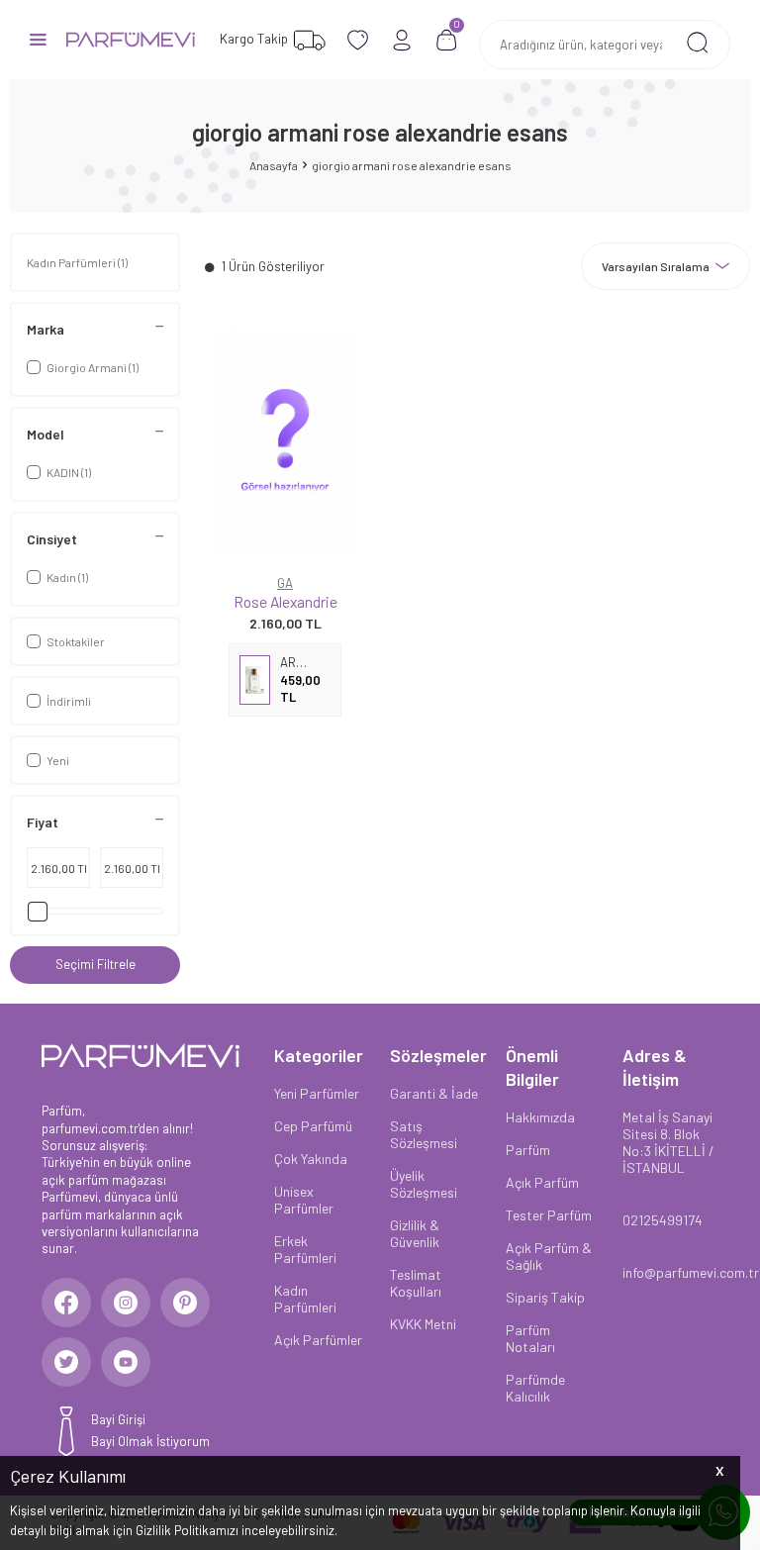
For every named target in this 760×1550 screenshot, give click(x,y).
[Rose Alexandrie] (285, 442)
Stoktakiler (76, 641)
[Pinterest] (185, 1302)
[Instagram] (125, 1302)
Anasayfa (273, 165)
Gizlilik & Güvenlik (414, 1233)
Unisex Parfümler (303, 1199)
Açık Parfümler (318, 1339)
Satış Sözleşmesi (423, 1134)
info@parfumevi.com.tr (670, 1272)
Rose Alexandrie (285, 601)
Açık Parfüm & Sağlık (549, 1256)
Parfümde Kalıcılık (535, 1388)
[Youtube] (125, 1362)
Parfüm (528, 1149)
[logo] (130, 39)
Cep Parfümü (313, 1125)
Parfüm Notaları (530, 1338)
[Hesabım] (402, 40)
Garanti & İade (434, 1093)
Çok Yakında (310, 1158)
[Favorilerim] (357, 40)
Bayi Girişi (118, 1419)
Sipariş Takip (545, 1297)
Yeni (58, 760)
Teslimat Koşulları (415, 1283)
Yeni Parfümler (316, 1093)
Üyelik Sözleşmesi (423, 1184)
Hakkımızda (540, 1117)
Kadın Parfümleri (77, 262)
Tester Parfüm (549, 1215)
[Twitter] (66, 1362)
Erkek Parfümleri (305, 1249)
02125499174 (662, 1219)
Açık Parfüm (542, 1182)
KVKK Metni (423, 1323)
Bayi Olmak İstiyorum (150, 1441)
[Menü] (38, 38)
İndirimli (69, 701)
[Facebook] (66, 1302)
